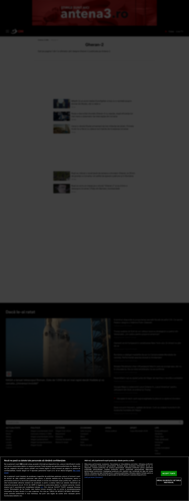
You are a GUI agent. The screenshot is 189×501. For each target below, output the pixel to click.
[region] (94, 479)
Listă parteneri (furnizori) (93, 477)
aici (42, 487)
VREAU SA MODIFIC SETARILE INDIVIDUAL (169, 481)
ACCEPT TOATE (168, 473)
